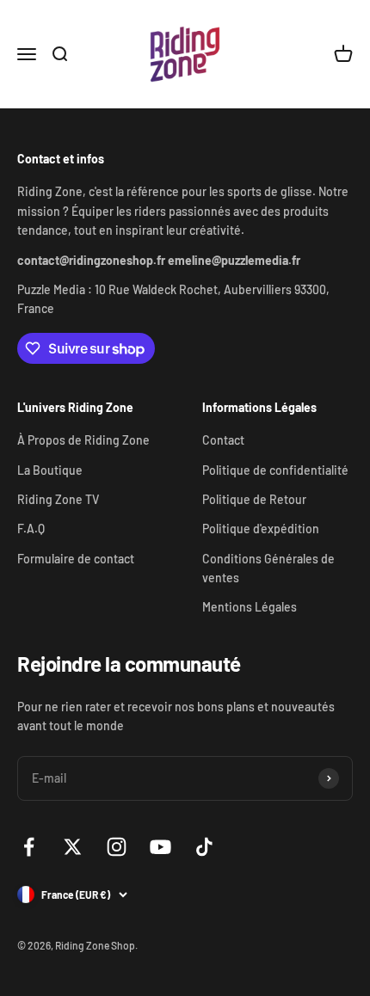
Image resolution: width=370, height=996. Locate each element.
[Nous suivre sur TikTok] (204, 846)
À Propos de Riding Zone (83, 440)
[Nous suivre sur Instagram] (116, 846)
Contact (223, 440)
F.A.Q (31, 528)
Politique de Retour (254, 499)
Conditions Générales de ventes (268, 568)
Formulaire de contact (75, 558)
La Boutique (50, 470)
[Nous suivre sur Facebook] (28, 846)
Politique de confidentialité (275, 470)
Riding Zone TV (58, 499)
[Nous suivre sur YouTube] (160, 846)
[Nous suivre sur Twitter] (72, 846)
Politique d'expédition (260, 528)
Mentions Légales (249, 606)
